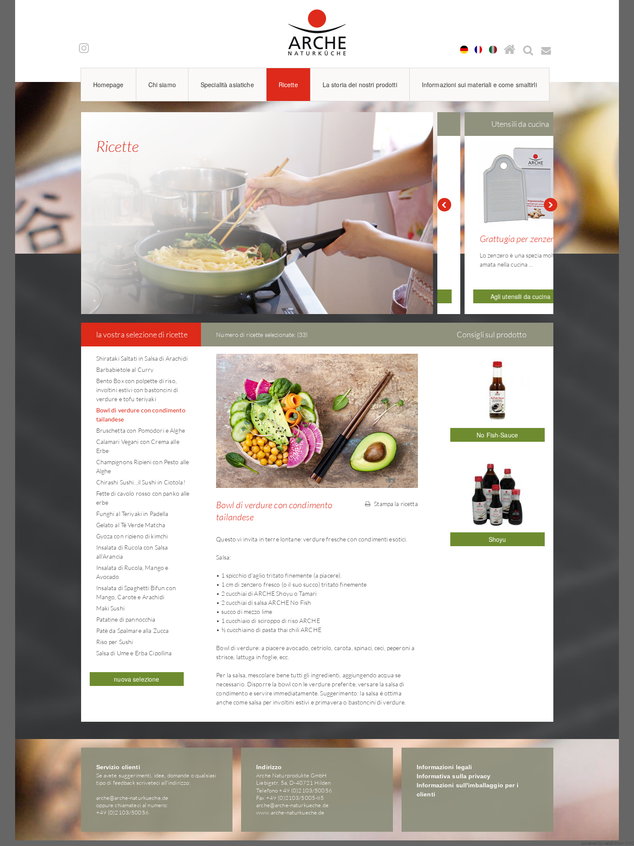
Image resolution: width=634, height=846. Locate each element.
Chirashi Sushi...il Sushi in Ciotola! (140, 482)
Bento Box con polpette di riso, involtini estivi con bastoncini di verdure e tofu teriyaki (137, 390)
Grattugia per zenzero (496, 238)
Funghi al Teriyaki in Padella (132, 513)
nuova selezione (136, 679)
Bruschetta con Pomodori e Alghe (140, 430)
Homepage (108, 84)
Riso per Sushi (114, 641)
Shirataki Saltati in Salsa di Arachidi (142, 358)
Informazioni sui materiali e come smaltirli (479, 84)
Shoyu (497, 539)
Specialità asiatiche (227, 84)
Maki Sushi (110, 608)
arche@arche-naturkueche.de (132, 797)
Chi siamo (162, 84)
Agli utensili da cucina (497, 296)
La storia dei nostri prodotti (360, 84)
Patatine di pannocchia (126, 619)
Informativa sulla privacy (454, 776)
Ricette (288, 84)
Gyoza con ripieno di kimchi (132, 536)
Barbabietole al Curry (125, 369)
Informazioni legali (444, 767)
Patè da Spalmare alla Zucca (132, 630)
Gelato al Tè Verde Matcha (131, 524)
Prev (444, 205)
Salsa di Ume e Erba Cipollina (134, 653)
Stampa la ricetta (395, 503)
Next (551, 205)
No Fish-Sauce (497, 435)
